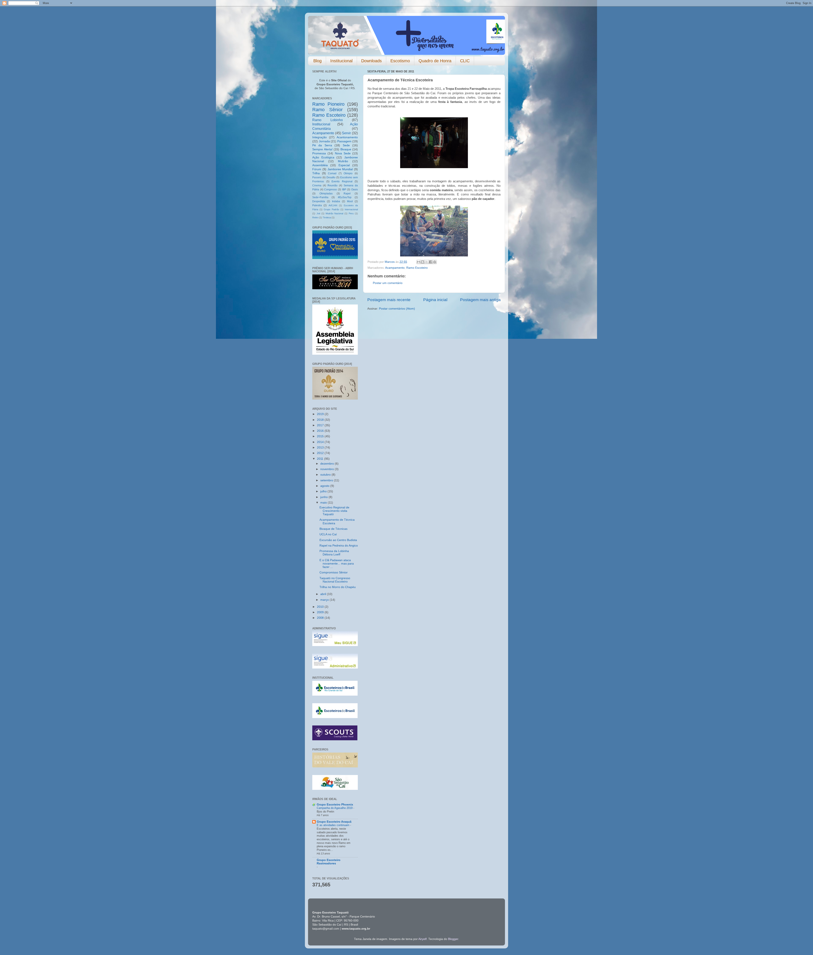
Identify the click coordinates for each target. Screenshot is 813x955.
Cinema (316, 185)
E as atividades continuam (333, 825)
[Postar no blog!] (422, 262)
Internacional (351, 209)
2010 (321, 606)
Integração (319, 137)
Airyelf (422, 939)
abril (323, 594)
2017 (321, 425)
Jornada (324, 141)
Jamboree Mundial (340, 169)
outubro (326, 474)
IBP (344, 189)
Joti (318, 213)
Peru (351, 213)
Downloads (371, 60)
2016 (321, 430)
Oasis (354, 189)
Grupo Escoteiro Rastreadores (328, 861)
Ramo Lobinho (327, 120)
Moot (350, 201)
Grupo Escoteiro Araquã (334, 821)
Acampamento (395, 267)
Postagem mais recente (389, 300)
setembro (327, 480)
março (325, 599)
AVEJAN (333, 205)
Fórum (316, 169)
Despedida (318, 201)
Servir (346, 133)
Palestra (317, 205)
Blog (317, 60)
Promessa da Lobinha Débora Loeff (334, 552)
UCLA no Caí (328, 534)
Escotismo (400, 60)
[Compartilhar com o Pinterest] (435, 262)
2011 (320, 458)
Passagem (344, 141)
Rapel (347, 193)
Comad (332, 173)
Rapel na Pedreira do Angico (338, 545)
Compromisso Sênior (333, 572)
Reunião (332, 185)
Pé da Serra (322, 145)
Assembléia (320, 165)
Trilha (316, 173)
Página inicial (435, 300)
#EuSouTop (344, 197)
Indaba (336, 201)
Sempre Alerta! (322, 149)
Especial (344, 165)
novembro (327, 469)
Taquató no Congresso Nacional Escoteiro (334, 580)
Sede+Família (320, 197)
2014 (321, 442)
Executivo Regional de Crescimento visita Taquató (334, 511)
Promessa (319, 153)
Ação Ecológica (323, 157)
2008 (321, 617)
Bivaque (345, 149)
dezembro (327, 463)
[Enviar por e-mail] (418, 262)
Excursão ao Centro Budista (338, 540)
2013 (321, 447)
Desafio (330, 177)
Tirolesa (327, 217)
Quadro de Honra (435, 60)
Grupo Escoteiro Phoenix (335, 804)
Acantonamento (347, 137)
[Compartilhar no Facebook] (431, 262)
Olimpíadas (326, 193)
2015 (321, 436)
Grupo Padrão (331, 209)
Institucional (341, 60)
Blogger (453, 939)
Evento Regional (342, 181)
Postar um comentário (387, 283)
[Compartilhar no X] (426, 262)
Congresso (330, 189)
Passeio (317, 177)
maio (324, 502)
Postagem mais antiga (480, 300)
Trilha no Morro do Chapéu (337, 587)
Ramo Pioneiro (328, 104)
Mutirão (343, 161)
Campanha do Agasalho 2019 (335, 808)
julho (324, 491)
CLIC (465, 60)
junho (324, 497)
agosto (325, 485)
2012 (321, 453)
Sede (346, 145)
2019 (321, 414)
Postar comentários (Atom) (397, 308)
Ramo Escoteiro (417, 267)
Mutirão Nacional (334, 213)
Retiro (315, 217)
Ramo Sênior (327, 109)
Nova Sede (343, 153)
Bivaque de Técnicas (333, 528)
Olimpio (348, 173)
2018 (321, 419)
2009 (321, 612)
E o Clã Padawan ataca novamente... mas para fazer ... (336, 564)
